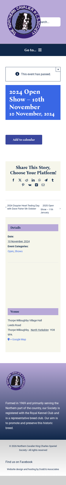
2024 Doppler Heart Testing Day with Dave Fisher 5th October (23, 207)
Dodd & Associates (49, 469)
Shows (19, 251)
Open (11, 251)
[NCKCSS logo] (24, 5)
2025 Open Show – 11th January (47, 209)
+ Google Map (18, 339)
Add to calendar (24, 139)
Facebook (26, 462)
